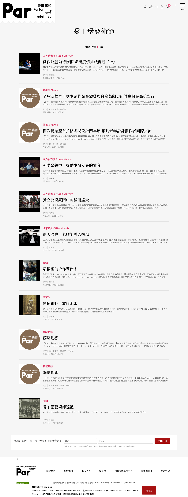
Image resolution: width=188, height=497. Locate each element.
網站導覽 (165, 470)
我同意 (149, 490)
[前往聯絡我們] (156, 7)
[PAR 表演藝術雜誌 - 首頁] (27, 11)
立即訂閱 (162, 440)
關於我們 (50, 470)
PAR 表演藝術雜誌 (26, 471)
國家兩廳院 (146, 470)
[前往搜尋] (145, 7)
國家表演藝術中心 (123, 470)
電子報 (102, 470)
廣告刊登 (86, 470)
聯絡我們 (68, 470)
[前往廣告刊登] (151, 7)
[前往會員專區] (162, 7)
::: (176, 4)
